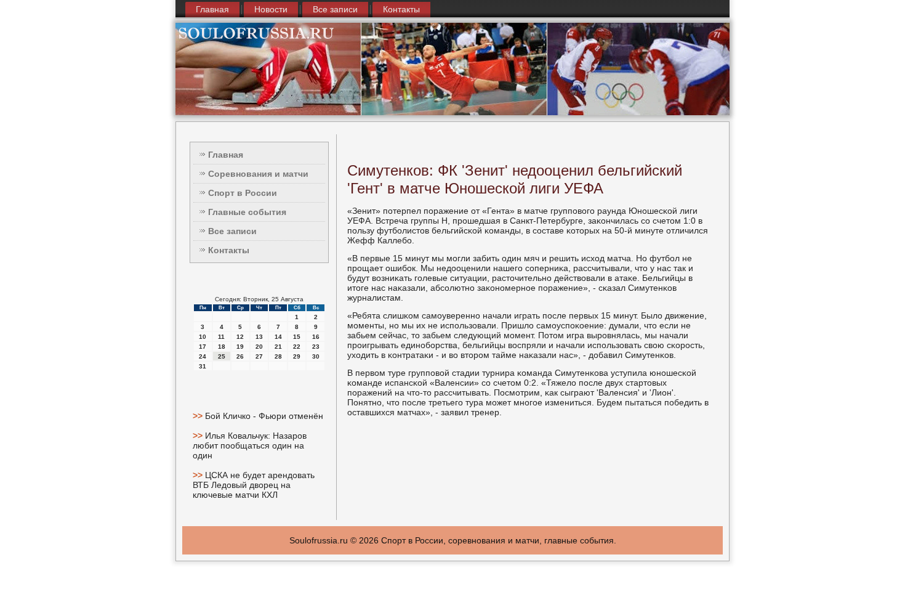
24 (202, 356)
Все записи (335, 9)
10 (202, 336)
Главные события (247, 212)
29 (296, 356)
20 (259, 346)
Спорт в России (242, 193)
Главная (212, 9)
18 (221, 346)
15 (296, 336)
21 (278, 346)
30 (316, 356)
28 (278, 356)
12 (240, 336)
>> (199, 416)
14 (278, 336)
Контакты (401, 9)
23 (316, 346)
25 (221, 356)
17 (202, 346)
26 (240, 356)
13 (259, 336)
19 (240, 346)
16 (316, 336)
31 (202, 366)
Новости (271, 9)
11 (221, 336)
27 (259, 356)
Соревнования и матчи (258, 174)
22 (296, 346)
